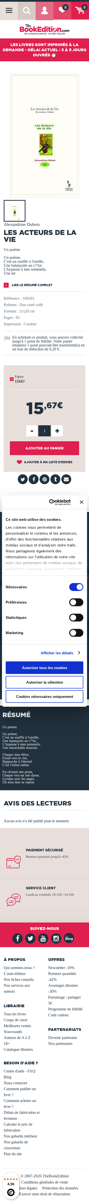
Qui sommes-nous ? (19, 968)
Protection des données (60, 1188)
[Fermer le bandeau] (81, 502)
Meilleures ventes (17, 1026)
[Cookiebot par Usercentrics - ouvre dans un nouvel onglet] (52, 502)
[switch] (76, 602)
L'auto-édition (14, 973)
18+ (7, 1043)
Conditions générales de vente (44, 1182)
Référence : (13, 298)
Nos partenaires (60, 1043)
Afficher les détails (57, 653)
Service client (41, 888)
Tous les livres (15, 1014)
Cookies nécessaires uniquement (44, 696)
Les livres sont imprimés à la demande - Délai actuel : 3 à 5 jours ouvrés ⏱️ (44, 49)
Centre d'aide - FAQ (19, 1071)
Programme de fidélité (65, 1009)
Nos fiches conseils (19, 979)
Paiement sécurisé (44, 850)
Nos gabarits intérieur (20, 1136)
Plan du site (13, 1154)
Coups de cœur (15, 1020)
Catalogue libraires (18, 1049)
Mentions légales (24, 1188)
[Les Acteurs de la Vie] (44, 194)
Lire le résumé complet (31, 285)
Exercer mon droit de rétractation (44, 1194)
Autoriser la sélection (44, 682)
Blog (7, 1077)
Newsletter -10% (61, 968)
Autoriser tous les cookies (44, 668)
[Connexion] (44, 13)
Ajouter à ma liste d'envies (47, 462)
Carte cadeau (58, 1015)
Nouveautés (13, 1032)
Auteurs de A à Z (17, 1038)
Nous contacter (15, 1083)
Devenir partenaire (62, 1038)
